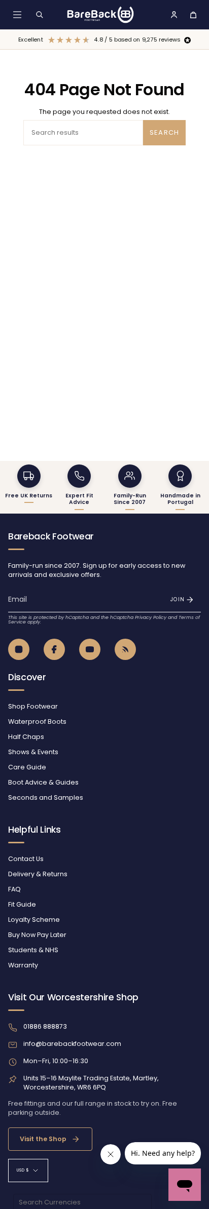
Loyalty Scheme (34, 919)
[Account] (174, 15)
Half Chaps (26, 736)
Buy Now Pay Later (37, 934)
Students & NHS (33, 950)
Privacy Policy (150, 617)
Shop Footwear (33, 706)
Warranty (23, 965)
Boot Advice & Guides (43, 782)
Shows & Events (33, 752)
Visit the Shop (43, 1139)
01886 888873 (45, 1026)
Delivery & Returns (37, 874)
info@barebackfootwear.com (72, 1043)
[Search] (39, 15)
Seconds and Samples (45, 797)
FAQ (14, 889)
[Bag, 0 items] (193, 15)
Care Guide (27, 767)
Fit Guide (22, 904)
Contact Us (26, 858)
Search (165, 132)
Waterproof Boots (37, 721)
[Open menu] (17, 15)
